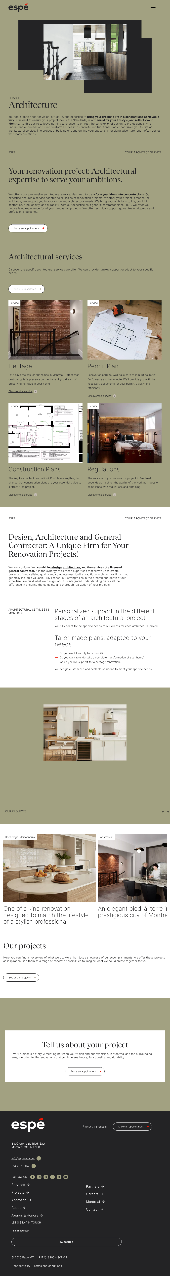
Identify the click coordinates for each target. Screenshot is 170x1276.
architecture (71, 567)
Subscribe (66, 1241)
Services (18, 1185)
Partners (92, 1186)
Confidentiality (20, 1266)
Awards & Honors (24, 1215)
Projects (17, 1192)
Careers (92, 1194)
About (16, 1208)
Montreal (93, 1202)
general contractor (21, 571)
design (57, 567)
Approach (18, 1200)
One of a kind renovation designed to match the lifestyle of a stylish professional (46, 915)
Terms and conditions (48, 1266)
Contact (92, 1209)
